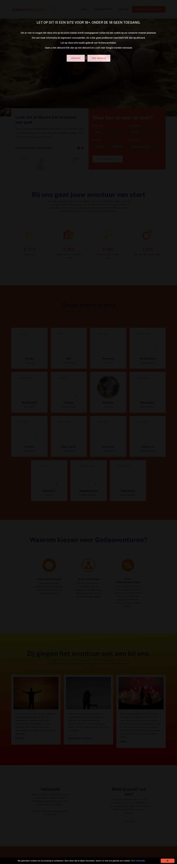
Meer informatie (138, 861)
